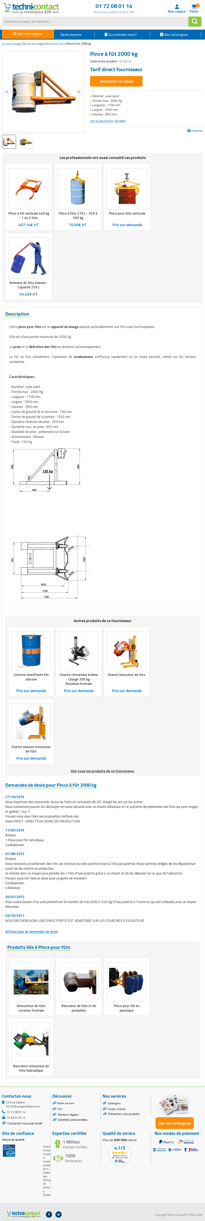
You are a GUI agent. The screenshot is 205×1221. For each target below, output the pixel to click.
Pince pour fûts (55, 43)
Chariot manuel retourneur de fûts (31, 749)
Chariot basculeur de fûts (126, 674)
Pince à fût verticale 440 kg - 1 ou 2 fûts (28, 215)
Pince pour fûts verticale (127, 213)
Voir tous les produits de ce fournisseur (103, 771)
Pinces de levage (33, 43)
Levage (16, 43)
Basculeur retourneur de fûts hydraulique (31, 1068)
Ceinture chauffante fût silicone (31, 677)
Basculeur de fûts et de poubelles (78, 1008)
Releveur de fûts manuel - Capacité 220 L (29, 285)
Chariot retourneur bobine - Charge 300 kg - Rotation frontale (79, 679)
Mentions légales (68, 1114)
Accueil (6, 44)
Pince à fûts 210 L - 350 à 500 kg (78, 215)
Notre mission (65, 1103)
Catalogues (114, 1103)
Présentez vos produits (124, 1114)
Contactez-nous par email (24, 1123)
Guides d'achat (116, 1109)
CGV (59, 1109)
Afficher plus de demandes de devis (31, 931)
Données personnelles (72, 1120)
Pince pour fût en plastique (126, 1008)
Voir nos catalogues (175, 1123)
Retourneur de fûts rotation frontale (31, 1008)
